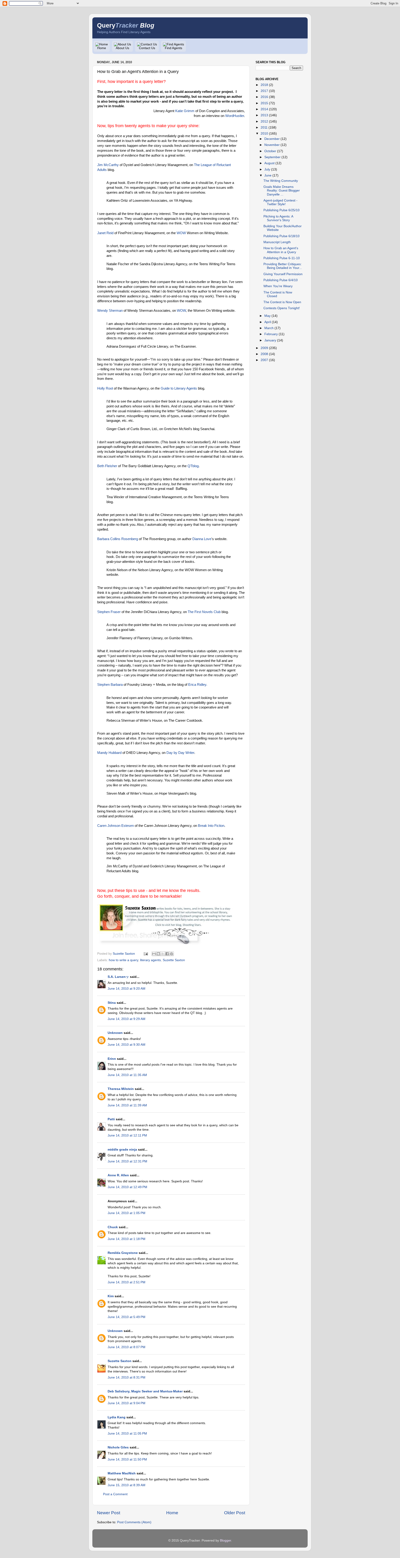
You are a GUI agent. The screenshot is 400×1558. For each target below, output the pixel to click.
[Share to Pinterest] (171, 953)
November (272, 145)
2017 (264, 91)
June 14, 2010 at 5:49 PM (126, 1317)
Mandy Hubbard (109, 753)
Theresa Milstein (121, 1089)
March (269, 328)
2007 (264, 360)
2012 (264, 121)
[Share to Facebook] (167, 953)
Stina (112, 1002)
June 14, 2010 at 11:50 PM (127, 1459)
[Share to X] (162, 953)
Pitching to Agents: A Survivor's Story (278, 218)
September (272, 157)
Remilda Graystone (123, 1253)
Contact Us (147, 48)
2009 (264, 348)
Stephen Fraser (109, 612)
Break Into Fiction (211, 826)
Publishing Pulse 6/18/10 (281, 236)
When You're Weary (278, 286)
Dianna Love (201, 539)
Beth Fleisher (107, 466)
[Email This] (154, 953)
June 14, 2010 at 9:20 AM (126, 988)
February (271, 334)
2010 (264, 133)
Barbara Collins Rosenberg (117, 539)
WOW (181, 233)
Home (101, 48)
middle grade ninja (122, 1149)
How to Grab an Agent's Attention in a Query (280, 250)
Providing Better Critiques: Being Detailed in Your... (282, 266)
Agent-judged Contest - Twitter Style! (280, 202)
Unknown (115, 1033)
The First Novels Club (204, 612)
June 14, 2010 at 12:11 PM (127, 1135)
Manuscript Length (277, 242)
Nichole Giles (118, 1447)
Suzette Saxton (174, 960)
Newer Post (108, 1512)
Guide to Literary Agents (179, 388)
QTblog (193, 466)
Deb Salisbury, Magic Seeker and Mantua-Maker (145, 1391)
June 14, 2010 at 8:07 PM (126, 1347)
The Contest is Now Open (282, 302)
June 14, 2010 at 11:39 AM (127, 1105)
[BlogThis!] (158, 953)
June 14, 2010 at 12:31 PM (127, 1161)
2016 (264, 97)
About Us (122, 48)
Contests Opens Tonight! (281, 308)
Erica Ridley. (198, 684)
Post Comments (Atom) (134, 1522)
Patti (111, 1119)
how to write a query (123, 960)
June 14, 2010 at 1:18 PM (126, 1239)
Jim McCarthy (108, 165)
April (267, 322)
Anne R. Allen (118, 1175)
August (269, 163)
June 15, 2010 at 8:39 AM (126, 1485)
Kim (111, 1296)
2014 (264, 109)
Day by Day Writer (180, 753)
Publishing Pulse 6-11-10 (281, 258)
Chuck (113, 1227)
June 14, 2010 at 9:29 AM (126, 1019)
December (272, 139)
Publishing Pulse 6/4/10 (280, 280)
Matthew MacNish (122, 1473)
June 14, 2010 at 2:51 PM (126, 1282)
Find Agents (173, 48)
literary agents (150, 960)
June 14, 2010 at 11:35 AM (127, 1075)
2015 (264, 103)
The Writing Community (280, 181)
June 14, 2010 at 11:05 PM (127, 1433)
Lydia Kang (116, 1417)
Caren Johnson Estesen (115, 826)
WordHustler (234, 116)
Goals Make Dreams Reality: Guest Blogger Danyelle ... (281, 190)
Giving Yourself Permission (283, 274)
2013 (264, 115)
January (270, 340)
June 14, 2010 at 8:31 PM (126, 1377)
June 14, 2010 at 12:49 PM (127, 1187)
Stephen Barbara (110, 684)
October (270, 151)
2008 (264, 354)
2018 (264, 85)
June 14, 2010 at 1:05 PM (126, 1213)
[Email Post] (145, 953)
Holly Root (105, 388)
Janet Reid (105, 233)
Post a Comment (115, 1494)
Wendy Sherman (110, 310)
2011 (264, 127)
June (268, 175)
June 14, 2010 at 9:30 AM (126, 1044)
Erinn (112, 1059)
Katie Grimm (184, 111)
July (267, 169)
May (267, 316)
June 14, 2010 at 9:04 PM (126, 1403)
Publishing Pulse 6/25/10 (281, 210)
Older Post (234, 1512)
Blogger (225, 1540)
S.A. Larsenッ (118, 977)
